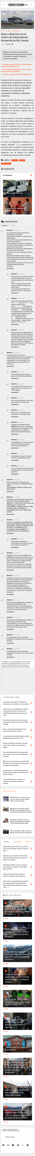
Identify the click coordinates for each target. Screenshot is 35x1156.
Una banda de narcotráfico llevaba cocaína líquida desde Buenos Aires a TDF (17, 1002)
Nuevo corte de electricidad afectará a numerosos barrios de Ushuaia (17, 1092)
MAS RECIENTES (9, 791)
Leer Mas (5, 918)
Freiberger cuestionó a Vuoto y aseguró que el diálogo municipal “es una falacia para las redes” (20, 821)
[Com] (28, 1145)
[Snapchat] (23, 1145)
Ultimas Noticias (16, 30)
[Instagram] (8, 1145)
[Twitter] (18, 1145)
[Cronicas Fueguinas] (16, 5)
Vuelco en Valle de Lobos (13, 193)
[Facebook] (3, 1145)
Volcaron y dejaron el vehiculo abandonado (17, 74)
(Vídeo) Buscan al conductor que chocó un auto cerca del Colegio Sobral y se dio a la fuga (20, 799)
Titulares (8, 30)
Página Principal (10, 1137)
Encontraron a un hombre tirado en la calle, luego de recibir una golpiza (16, 70)
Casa (2, 30)
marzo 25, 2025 (16, 230)
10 (6, 1106)
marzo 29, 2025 (16, 634)
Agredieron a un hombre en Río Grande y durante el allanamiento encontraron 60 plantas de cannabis (21, 810)
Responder (10, 268)
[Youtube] (13, 1145)
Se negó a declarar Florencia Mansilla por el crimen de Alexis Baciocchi (17, 65)
